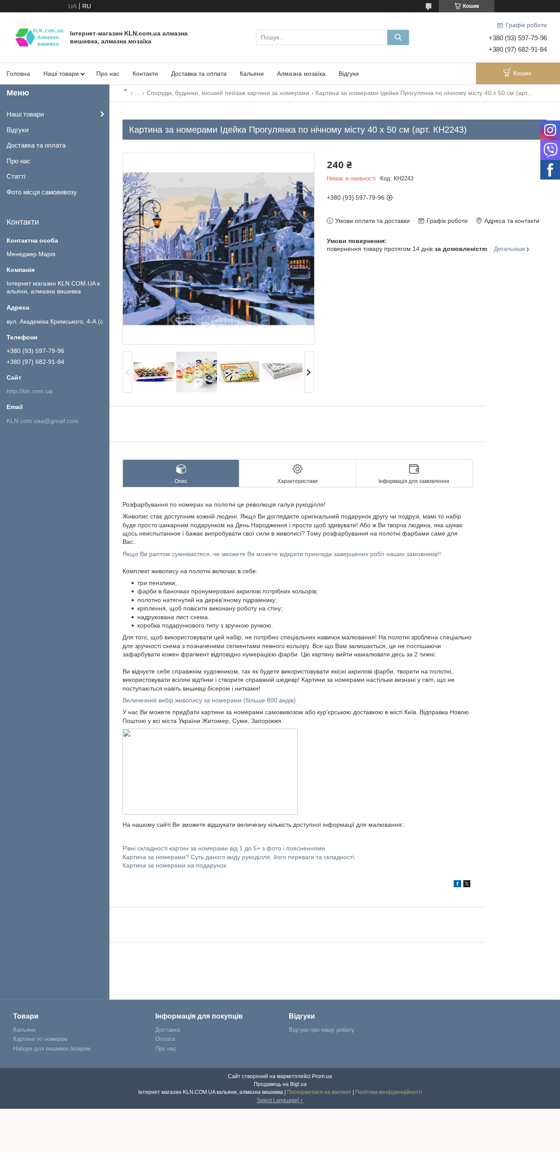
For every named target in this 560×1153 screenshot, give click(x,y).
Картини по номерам (40, 1039)
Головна (18, 73)
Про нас (107, 73)
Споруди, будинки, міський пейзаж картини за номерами (228, 92)
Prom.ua (322, 1076)
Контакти (145, 73)
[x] (466, 885)
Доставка (167, 1029)
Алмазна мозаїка (301, 73)
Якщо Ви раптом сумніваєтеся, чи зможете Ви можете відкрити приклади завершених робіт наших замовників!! (281, 553)
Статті (16, 176)
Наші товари (61, 73)
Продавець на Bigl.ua (280, 1084)
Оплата (165, 1039)
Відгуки (349, 73)
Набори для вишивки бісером (52, 1048)
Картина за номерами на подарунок (174, 865)
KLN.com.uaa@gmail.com (43, 420)
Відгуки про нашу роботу (321, 1029)
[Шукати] (398, 37)
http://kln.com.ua (29, 391)
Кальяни (252, 73)
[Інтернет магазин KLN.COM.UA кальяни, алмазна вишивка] (39, 36)
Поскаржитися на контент (319, 1092)
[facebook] (457, 885)
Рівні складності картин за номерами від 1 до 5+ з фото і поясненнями (223, 848)
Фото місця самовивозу (42, 192)
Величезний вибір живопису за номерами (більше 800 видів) (209, 700)
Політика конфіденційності (388, 1092)
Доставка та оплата (199, 73)
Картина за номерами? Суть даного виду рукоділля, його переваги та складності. (239, 856)
